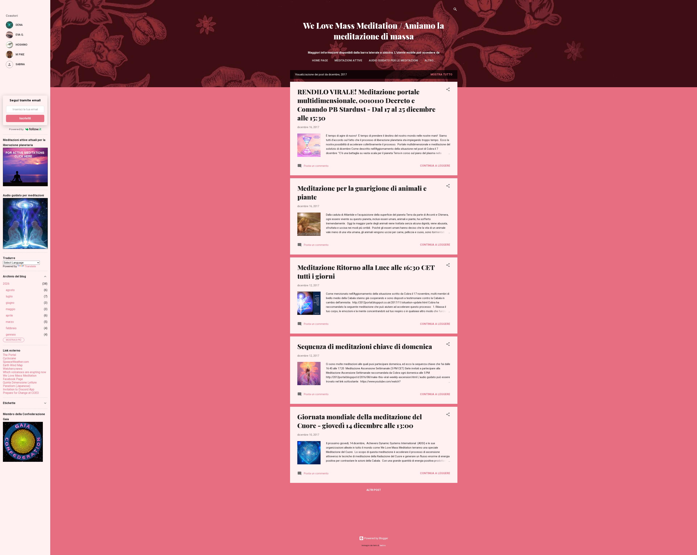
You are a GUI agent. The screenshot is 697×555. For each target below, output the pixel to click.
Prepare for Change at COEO (21, 393)
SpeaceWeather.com (16, 362)
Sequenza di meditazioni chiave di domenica (364, 346)
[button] (448, 90)
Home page (320, 60)
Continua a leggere (435, 165)
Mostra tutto (441, 74)
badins (383, 545)
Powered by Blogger (376, 538)
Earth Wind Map (13, 365)
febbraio (11, 328)
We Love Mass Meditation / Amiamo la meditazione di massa (373, 30)
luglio (9, 296)
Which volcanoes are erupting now (24, 372)
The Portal (9, 355)
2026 (6, 283)
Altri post (373, 490)
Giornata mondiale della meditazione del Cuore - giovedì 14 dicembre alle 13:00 (359, 421)
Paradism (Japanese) (16, 386)
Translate (30, 266)
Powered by (16, 129)
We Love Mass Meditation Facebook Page (19, 377)
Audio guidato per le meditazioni (393, 60)
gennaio (11, 334)
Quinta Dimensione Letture (20, 382)
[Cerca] (455, 9)
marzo (10, 322)
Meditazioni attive (348, 60)
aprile (9, 315)
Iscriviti (25, 118)
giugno (10, 302)
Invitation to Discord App (18, 389)
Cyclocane (9, 358)
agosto (10, 290)
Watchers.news (12, 368)
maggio (10, 309)
